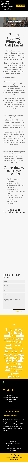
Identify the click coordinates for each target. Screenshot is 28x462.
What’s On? (13, 441)
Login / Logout (13, 450)
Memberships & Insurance (13, 443)
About (19, 448)
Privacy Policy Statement (11, 411)
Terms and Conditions (10, 415)
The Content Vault (10, 448)
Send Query (19, 311)
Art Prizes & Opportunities (13, 446)
